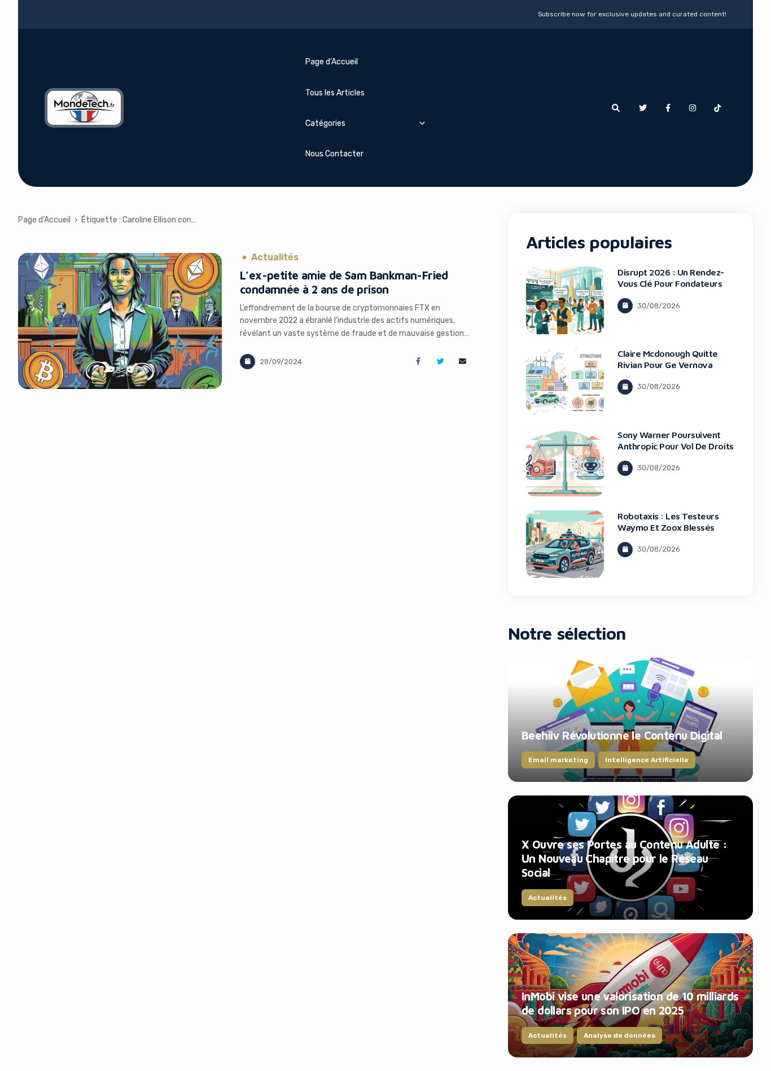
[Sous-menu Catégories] (422, 122)
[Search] (616, 108)
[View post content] (120, 321)
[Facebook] (668, 108)
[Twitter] (643, 108)
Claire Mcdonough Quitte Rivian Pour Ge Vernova (667, 359)
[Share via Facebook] (418, 361)
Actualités (275, 257)
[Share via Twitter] (440, 361)
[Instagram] (693, 108)
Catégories (325, 123)
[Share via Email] (462, 361)
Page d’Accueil (331, 61)
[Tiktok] (717, 108)
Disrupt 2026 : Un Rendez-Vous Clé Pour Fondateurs (670, 277)
